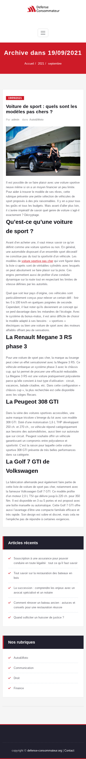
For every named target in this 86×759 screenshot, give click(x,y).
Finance (19, 688)
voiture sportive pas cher (37, 261)
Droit (17, 678)
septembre (55, 63)
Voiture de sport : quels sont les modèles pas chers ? (41, 109)
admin (15, 119)
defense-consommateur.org (44, 750)
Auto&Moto (36, 119)
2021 (41, 63)
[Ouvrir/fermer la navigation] (43, 33)
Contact (69, 750)
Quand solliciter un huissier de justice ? (39, 617)
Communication (24, 668)
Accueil (29, 63)
